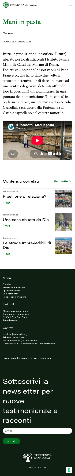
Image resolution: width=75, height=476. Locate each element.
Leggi (6, 202)
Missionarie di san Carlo (16, 310)
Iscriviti (11, 441)
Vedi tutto (61, 181)
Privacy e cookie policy (15, 358)
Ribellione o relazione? (24, 196)
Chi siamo (8, 284)
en (30, 467)
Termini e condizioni (40, 358)
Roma (6, 41)
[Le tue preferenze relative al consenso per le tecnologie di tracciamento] (69, 470)
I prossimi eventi (11, 290)
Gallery (8, 33)
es (39, 467)
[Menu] (70, 5)
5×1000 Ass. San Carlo (15, 317)
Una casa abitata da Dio (26, 219)
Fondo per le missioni (14, 296)
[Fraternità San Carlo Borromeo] (20, 4)
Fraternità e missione (14, 287)
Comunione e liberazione (16, 314)
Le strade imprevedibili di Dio (27, 245)
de (44, 467)
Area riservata (10, 320)
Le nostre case (10, 293)
